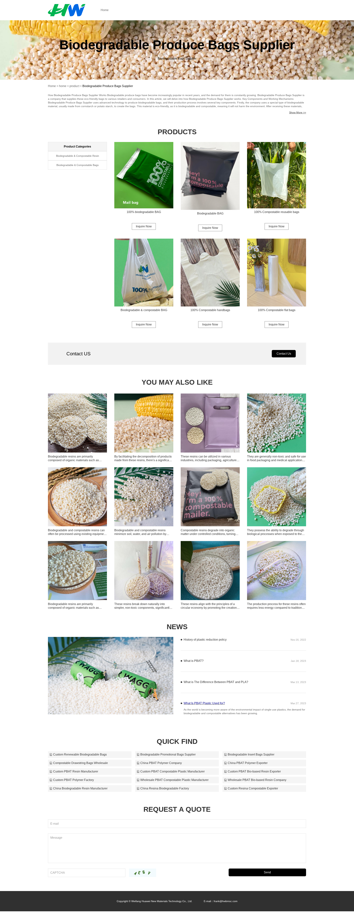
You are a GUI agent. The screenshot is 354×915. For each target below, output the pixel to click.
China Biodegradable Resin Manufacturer (80, 792)
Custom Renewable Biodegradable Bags (80, 758)
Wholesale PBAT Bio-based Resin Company (257, 783)
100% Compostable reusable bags (276, 212)
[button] (104, 709)
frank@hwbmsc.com (225, 904)
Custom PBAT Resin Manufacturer (75, 775)
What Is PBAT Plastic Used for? (204, 716)
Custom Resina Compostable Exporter (253, 792)
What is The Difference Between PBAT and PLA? (216, 695)
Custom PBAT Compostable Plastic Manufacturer (172, 775)
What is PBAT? (194, 674)
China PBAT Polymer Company (161, 766)
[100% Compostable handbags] (210, 272)
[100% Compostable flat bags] (276, 272)
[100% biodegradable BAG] (143, 175)
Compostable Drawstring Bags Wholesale (80, 766)
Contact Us (284, 353)
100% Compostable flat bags (276, 310)
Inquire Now (144, 226)
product (74, 86)
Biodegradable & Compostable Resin (77, 155)
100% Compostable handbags (210, 310)
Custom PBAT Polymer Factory (73, 783)
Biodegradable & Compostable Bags (77, 165)
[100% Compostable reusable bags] (276, 175)
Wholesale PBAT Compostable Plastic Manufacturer (174, 783)
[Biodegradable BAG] (210, 176)
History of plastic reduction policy (205, 639)
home (62, 86)
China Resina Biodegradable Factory (164, 792)
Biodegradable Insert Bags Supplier (251, 758)
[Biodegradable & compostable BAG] (143, 272)
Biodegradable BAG (210, 213)
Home (105, 10)
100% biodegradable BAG (144, 212)
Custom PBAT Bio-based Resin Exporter (254, 775)
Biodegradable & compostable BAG (144, 310)
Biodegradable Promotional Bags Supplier (168, 758)
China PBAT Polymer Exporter (248, 766)
